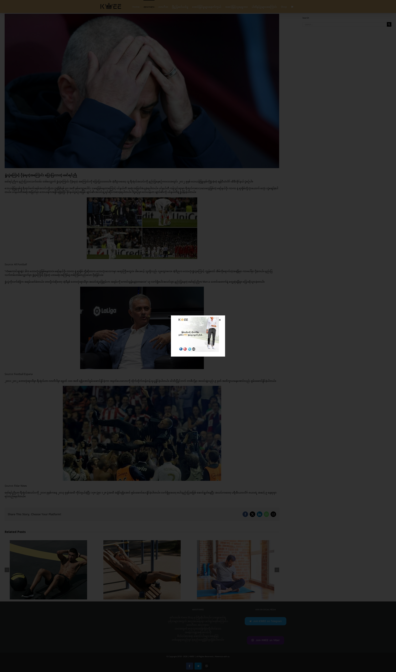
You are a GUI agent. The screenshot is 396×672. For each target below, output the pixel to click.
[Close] (220, 320)
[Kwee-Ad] (198, 318)
